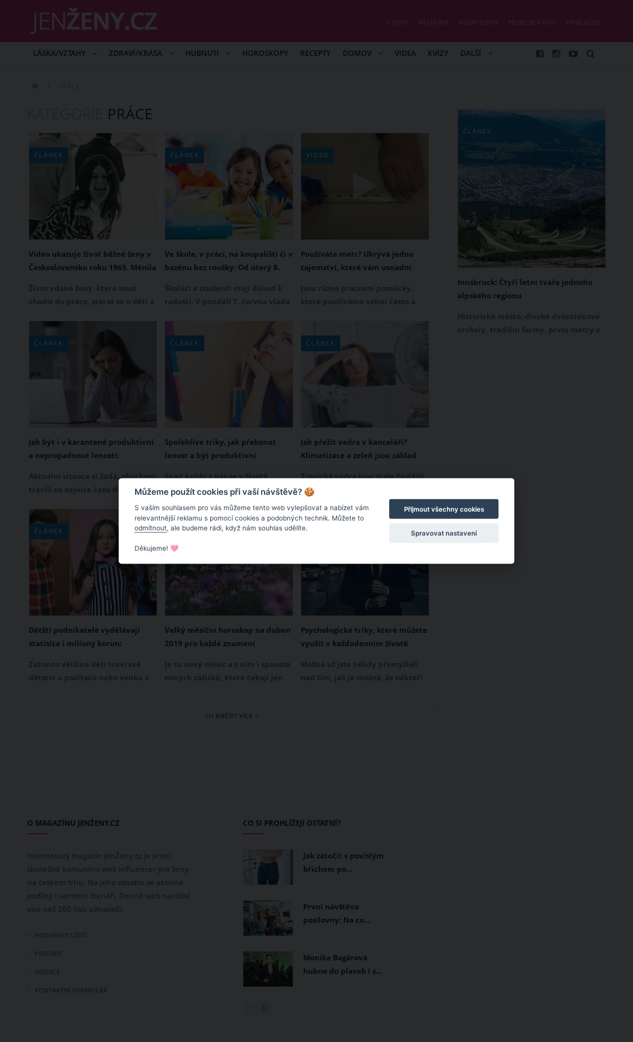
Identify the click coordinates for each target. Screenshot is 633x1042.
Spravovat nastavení (444, 533)
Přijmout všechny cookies (444, 509)
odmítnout (151, 528)
